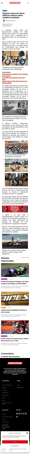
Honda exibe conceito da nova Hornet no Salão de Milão (14, 82)
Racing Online (20, 387)
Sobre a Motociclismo (7, 385)
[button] (27, 433)
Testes (3, 397)
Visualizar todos (25, 257)
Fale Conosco (5, 422)
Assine (3, 414)
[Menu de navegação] (2, 3)
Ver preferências (15, 445)
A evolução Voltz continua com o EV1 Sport (13, 78)
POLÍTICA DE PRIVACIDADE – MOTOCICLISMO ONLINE (6, 426)
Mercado (3, 307)
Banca (3, 400)
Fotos (18, 385)
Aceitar (15, 442)
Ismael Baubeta (11, 20)
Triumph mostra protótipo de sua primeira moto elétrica (15, 75)
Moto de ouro (5, 395)
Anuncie (4, 419)
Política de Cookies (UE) (6, 403)
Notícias (4, 10)
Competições (4, 279)
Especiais (4, 390)
